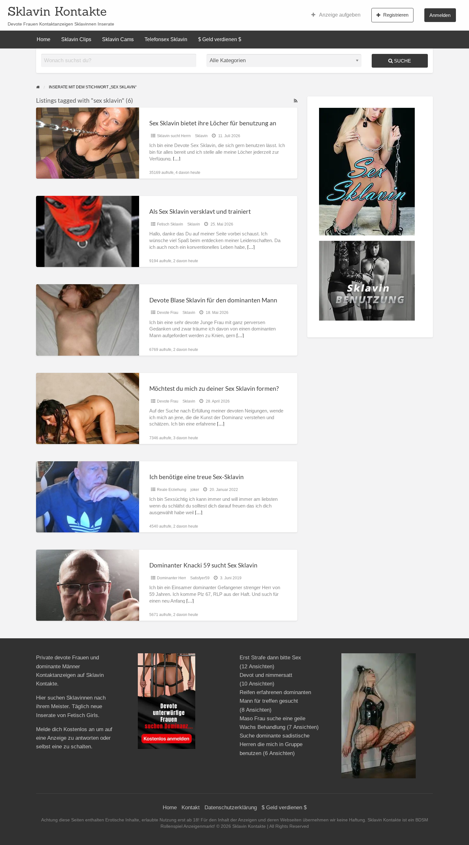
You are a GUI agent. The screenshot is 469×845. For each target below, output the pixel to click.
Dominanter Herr (171, 578)
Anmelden (439, 15)
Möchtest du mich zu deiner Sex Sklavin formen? (214, 388)
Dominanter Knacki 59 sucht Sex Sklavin (203, 565)
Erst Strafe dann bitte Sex (270, 658)
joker (194, 489)
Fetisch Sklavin (170, 224)
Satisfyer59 (200, 578)
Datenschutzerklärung (231, 807)
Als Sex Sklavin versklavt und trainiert (200, 211)
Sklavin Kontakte (57, 11)
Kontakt (191, 807)
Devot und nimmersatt (266, 675)
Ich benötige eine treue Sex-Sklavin (196, 476)
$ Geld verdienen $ (219, 39)
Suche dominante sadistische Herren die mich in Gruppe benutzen (274, 744)
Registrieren (395, 15)
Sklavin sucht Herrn (174, 136)
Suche (402, 60)
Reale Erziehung (171, 489)
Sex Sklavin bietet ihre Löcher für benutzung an (212, 123)
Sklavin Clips (76, 39)
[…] (176, 158)
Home (43, 39)
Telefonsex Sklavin (166, 39)
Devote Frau (167, 312)
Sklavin (201, 136)
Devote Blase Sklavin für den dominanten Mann (213, 300)
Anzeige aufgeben (339, 15)
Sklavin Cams (118, 39)
